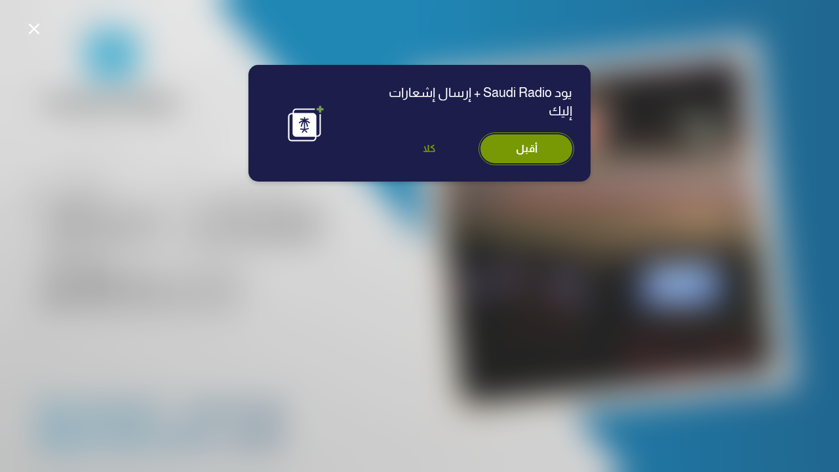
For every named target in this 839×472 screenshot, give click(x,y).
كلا (429, 148)
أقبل (526, 148)
